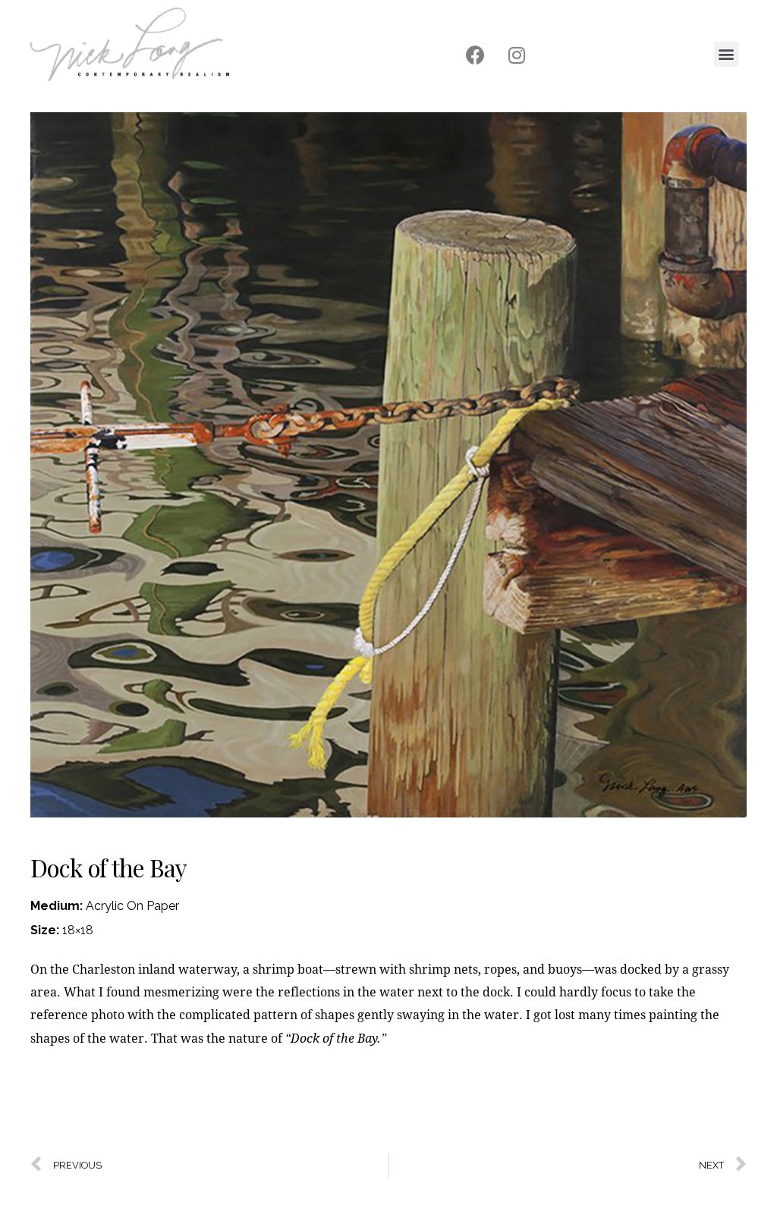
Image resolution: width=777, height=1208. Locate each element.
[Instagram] (517, 55)
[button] (726, 54)
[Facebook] (475, 55)
